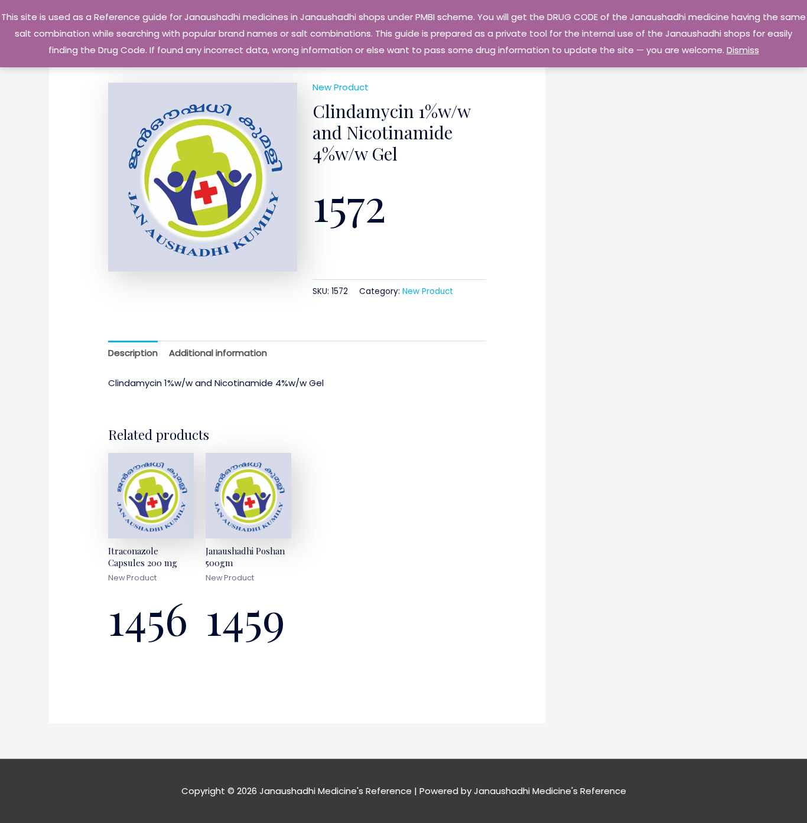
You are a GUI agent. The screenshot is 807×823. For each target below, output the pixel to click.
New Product (341, 87)
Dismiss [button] (743, 50)
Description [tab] (133, 353)
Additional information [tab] (218, 353)
